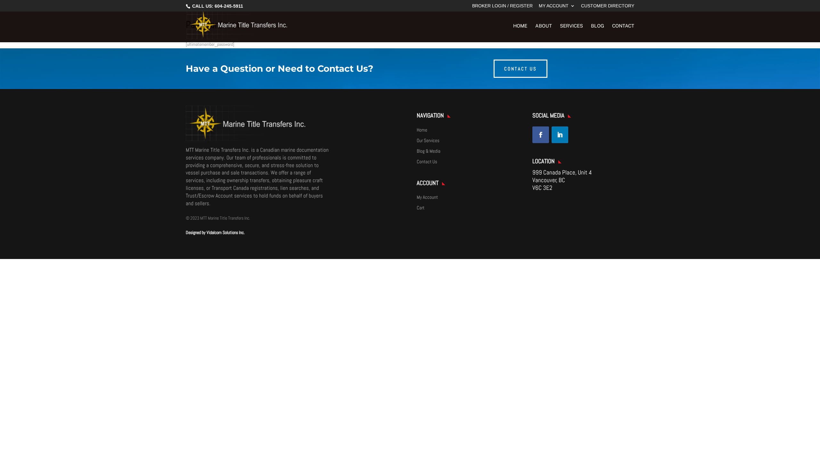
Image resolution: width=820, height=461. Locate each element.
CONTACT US (520, 69)
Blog (597, 26)
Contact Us (427, 161)
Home (520, 26)
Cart (420, 208)
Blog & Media (428, 151)
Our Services (428, 140)
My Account (554, 6)
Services (571, 26)
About (543, 26)
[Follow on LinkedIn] (560, 134)
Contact (623, 26)
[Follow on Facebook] (540, 134)
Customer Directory (607, 6)
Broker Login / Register (502, 6)
